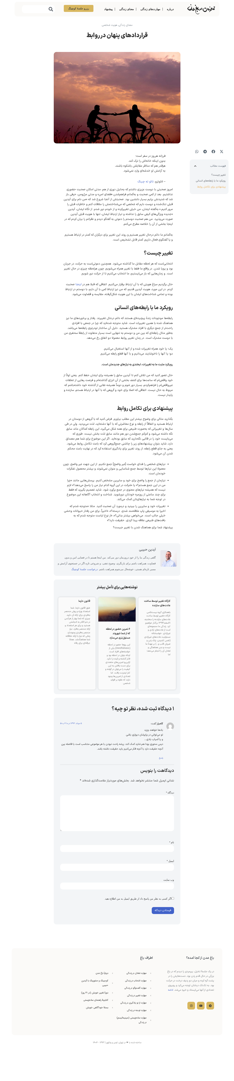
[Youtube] (201, 1005)
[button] (221, 151)
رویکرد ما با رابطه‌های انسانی (211, 181)
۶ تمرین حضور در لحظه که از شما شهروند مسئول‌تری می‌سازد (118, 633)
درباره (170, 9)
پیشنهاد (108, 9)
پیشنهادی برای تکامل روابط (211, 187)
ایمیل (170, 861)
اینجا (79, 284)
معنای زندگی (126, 9)
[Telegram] (210, 1005)
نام (171, 842)
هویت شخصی (109, 25)
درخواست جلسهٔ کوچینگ (84, 569)
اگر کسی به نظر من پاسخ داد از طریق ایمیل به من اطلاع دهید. (138, 898)
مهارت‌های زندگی (150, 9)
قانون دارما (84, 601)
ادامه (170, 990)
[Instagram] (191, 1005)
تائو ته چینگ (145, 181)
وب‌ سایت (168, 880)
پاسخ (161, 758)
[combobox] (38, 9)
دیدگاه (170, 792)
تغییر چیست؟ (218, 175)
